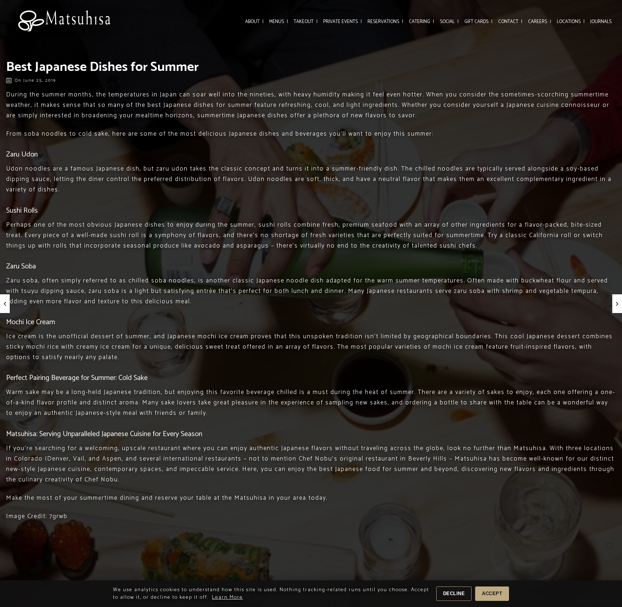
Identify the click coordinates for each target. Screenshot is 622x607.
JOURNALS (601, 22)
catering (421, 22)
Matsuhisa (250, 498)
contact (510, 22)
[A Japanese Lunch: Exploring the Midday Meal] (5, 303)
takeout (305, 22)
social (449, 22)
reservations (385, 22)
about (254, 22)
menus (278, 22)
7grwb (58, 516)
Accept (492, 593)
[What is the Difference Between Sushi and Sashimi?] (617, 303)
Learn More (227, 597)
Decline (454, 593)
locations (571, 22)
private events (342, 22)
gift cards (478, 22)
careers (539, 22)
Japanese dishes (139, 225)
